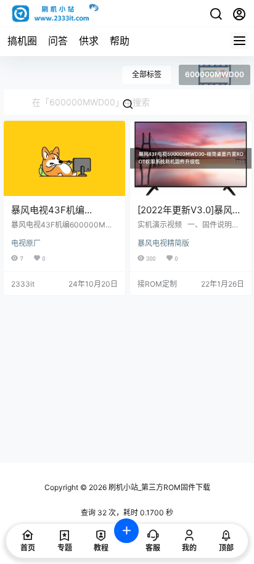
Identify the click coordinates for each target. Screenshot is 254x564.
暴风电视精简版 (163, 243)
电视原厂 (26, 243)
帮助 (119, 41)
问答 (58, 41)
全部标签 (147, 74)
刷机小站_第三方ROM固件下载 (158, 487)
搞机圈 (22, 41)
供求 (89, 41)
